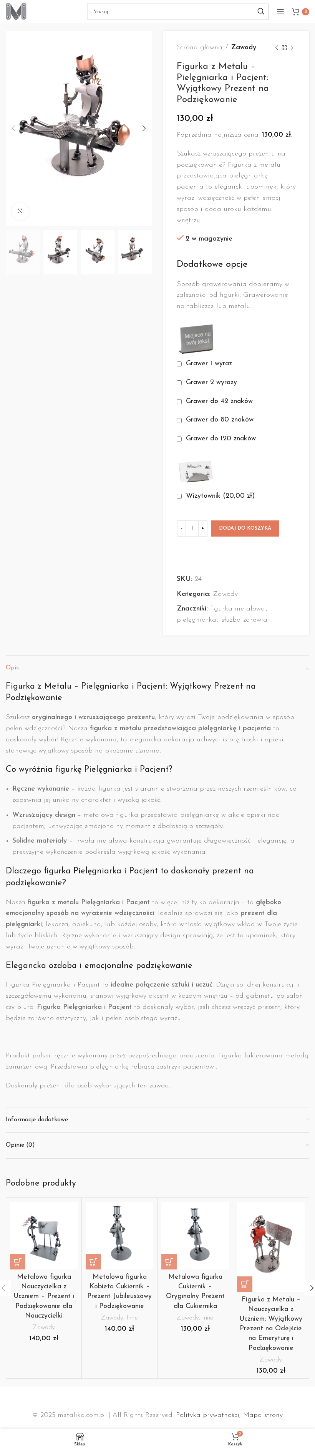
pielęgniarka (196, 620)
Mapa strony (263, 1415)
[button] (17, 1261)
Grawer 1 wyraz (209, 363)
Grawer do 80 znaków (220, 419)
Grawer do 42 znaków (219, 401)
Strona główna (199, 47)
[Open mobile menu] (280, 11)
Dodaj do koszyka (245, 528)
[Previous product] (276, 48)
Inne (132, 1318)
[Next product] (292, 48)
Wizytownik (219, 496)
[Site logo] (16, 11)
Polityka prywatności (207, 1415)
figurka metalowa (237, 608)
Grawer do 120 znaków (221, 438)
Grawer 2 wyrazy (211, 382)
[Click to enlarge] (20, 211)
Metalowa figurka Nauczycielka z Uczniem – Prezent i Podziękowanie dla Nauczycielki (44, 1297)
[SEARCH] (261, 11)
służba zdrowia (244, 620)
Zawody (243, 47)
